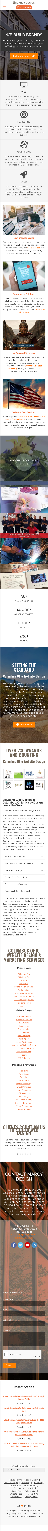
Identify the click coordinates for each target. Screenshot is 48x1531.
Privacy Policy (31, 1497)
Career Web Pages (24, 1042)
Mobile (31, 1488)
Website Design (24, 1016)
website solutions (34, 189)
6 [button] (30, 1154)
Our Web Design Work (24, 1000)
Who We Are (24, 974)
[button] (24, 725)
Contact (23, 1006)
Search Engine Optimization (24, 1491)
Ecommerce (24, 1032)
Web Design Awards (24, 993)
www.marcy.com (24, 1237)
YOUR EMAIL (8, 1310)
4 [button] (25, 1154)
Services (24, 980)
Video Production (24, 1106)
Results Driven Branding (24, 987)
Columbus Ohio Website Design (23, 1480)
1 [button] (17, 1154)
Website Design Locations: (23, 1466)
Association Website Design (24, 1045)
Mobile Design (24, 1036)
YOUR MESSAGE (10, 1330)
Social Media (23, 1080)
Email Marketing (24, 1087)
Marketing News (24, 1003)
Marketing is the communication (19, 126)
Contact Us (33, 1494)
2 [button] (20, 1154)
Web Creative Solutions (23, 997)
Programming (24, 1029)
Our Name (23, 984)
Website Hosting (17, 1494)
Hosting (24, 1055)
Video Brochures (24, 1109)
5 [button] (28, 1154)
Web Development (24, 1020)
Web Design (24, 1023)
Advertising (24, 1074)
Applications (16, 1497)
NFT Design (24, 1096)
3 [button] (22, 1154)
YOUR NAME (8, 1299)
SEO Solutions (24, 1058)
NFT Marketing (24, 1093)
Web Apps (24, 1039)
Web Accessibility (24, 1052)
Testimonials (23, 990)
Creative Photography (24, 1103)
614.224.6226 (25, 8)
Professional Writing (24, 1100)
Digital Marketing (23, 1084)
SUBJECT (7, 1320)
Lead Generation (24, 1090)
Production (24, 1026)
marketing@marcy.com (24, 1234)
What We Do (24, 977)
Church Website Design (24, 1048)
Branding (24, 1077)
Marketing (24, 1071)
